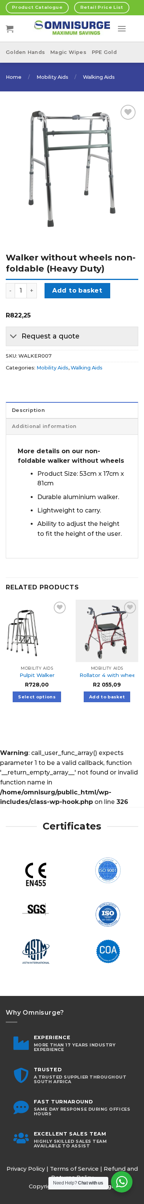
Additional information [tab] (44, 426)
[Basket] (9, 28)
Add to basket (77, 290)
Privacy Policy (26, 1168)
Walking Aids (99, 77)
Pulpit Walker (37, 675)
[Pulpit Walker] (37, 631)
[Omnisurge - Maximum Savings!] (72, 28)
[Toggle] (13, 337)
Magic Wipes (68, 52)
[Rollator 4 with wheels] (107, 631)
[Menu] (121, 28)
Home (14, 77)
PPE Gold (104, 52)
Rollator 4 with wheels (109, 675)
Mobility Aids (52, 77)
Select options (37, 697)
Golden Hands (25, 52)
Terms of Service (74, 1168)
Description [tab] (28, 410)
